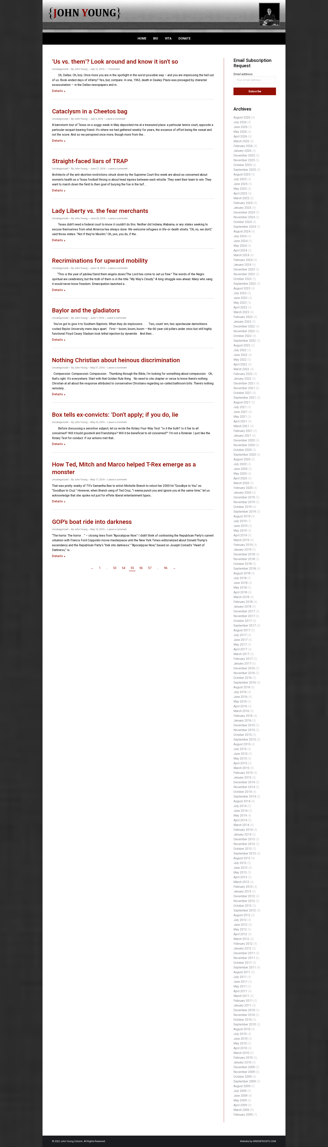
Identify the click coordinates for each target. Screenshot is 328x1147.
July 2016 (240, 692)
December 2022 (244, 326)
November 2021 (244, 388)
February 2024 (243, 260)
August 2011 (241, 972)
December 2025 (244, 155)
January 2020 (242, 492)
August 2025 (241, 174)
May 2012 (240, 929)
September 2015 (244, 739)
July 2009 (240, 1091)
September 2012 (244, 910)
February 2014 (243, 830)
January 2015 (242, 777)
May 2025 (240, 189)
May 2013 (240, 872)
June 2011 (240, 981)
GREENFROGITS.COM (264, 1141)
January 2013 (242, 891)
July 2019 (240, 521)
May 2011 (240, 986)
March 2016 (241, 711)
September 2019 (244, 511)
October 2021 (242, 393)
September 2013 (244, 853)
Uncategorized (60, 69)
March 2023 (241, 312)
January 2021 (242, 435)
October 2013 (242, 849)
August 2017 (241, 630)
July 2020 (240, 464)
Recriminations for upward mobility (100, 260)
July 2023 (240, 293)
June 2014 (240, 811)
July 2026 (240, 122)
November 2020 (244, 445)
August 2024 (241, 231)
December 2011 (244, 953)
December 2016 (244, 668)
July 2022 (240, 350)
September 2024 (244, 226)
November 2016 (244, 673)
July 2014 (240, 806)
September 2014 (244, 796)
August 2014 (241, 801)
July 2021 (240, 407)
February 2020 (243, 488)
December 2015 (244, 725)
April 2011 (240, 991)
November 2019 (244, 502)
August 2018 (241, 573)
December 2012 (244, 896)
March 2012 (241, 939)
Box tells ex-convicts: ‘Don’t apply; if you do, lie (115, 414)
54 (123, 568)
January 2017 (242, 663)
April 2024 (240, 250)
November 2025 (244, 160)
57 (149, 568)
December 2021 (244, 383)
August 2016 (241, 687)
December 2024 (244, 212)
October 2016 (242, 678)
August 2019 (241, 516)
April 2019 (240, 535)
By (79, 69)
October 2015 (242, 735)
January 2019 (242, 549)
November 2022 (244, 331)
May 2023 (240, 302)
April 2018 (240, 592)
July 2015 (240, 749)
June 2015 (240, 754)
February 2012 (243, 943)
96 (165, 568)
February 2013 (243, 887)
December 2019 (244, 497)
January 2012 (242, 948)
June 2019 (240, 526)
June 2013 (240, 868)
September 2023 (244, 283)
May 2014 (240, 815)
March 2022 (241, 369)
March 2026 (241, 141)
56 (141, 568)
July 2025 (240, 179)
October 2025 (242, 165)
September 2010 (244, 1024)
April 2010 (240, 1048)
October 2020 (242, 450)
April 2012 (240, 934)
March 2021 (241, 426)
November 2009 (244, 1072)
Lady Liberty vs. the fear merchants (100, 210)
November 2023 (244, 274)
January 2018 (242, 606)
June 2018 (240, 583)
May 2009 (240, 1100)
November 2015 (244, 730)
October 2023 (242, 279)
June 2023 (240, 298)
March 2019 (241, 540)
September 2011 (244, 967)
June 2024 (240, 241)
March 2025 (241, 198)
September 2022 (244, 340)
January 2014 (242, 834)
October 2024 (242, 222)
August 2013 (241, 858)
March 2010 (241, 1053)
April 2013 (240, 877)
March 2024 (241, 255)
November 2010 (244, 1015)
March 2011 (241, 996)
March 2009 (241, 1110)
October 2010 (242, 1019)
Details (57, 91)
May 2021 (240, 416)
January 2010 (242, 1062)
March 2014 (241, 825)
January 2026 (242, 151)
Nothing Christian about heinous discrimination (116, 360)
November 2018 (244, 559)
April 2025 (240, 193)
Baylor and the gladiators (86, 310)
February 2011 (243, 1000)
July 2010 (240, 1034)
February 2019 (243, 545)
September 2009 (244, 1081)
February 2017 (243, 659)
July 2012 (240, 920)
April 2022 (240, 364)
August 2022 (241, 345)
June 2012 (240, 924)
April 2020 (240, 478)
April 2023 (240, 307)
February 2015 (243, 773)
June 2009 (240, 1095)
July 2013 (240, 863)
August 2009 (241, 1086)
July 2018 (240, 578)
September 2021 (244, 397)
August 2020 (241, 459)
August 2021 (241, 402)
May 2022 (240, 359)
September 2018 (244, 568)
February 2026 (243, 146)
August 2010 (241, 1029)
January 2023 (242, 321)
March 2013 (241, 882)
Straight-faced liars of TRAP (90, 161)
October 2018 (242, 564)
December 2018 (244, 554)
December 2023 (244, 269)
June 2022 (240, 355)
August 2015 (241, 744)
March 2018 (241, 597)
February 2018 (243, 602)
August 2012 (241, 915)
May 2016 (240, 701)
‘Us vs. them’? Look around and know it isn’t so (115, 61)
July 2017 (240, 635)
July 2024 (240, 236)
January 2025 (242, 207)
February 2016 (243, 716)
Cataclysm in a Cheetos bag (89, 111)
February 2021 (243, 431)
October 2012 (242, 905)
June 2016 (240, 697)
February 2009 (243, 1114)
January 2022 (242, 378)
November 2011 (244, 958)
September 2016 (244, 682)
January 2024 (242, 264)
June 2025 (240, 184)
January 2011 (242, 1005)
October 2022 (242, 336)
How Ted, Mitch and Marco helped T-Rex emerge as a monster (124, 468)
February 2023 (243, 317)
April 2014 (240, 820)
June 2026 (240, 127)
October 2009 (242, 1076)
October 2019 (242, 507)
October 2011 (242, 962)
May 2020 (240, 473)
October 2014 (242, 792)
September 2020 (244, 454)
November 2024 (244, 217)
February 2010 (243, 1057)
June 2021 (240, 412)
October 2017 (242, 621)
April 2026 (240, 136)
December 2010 (244, 1010)
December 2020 (244, 440)
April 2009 (240, 1105)
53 (115, 568)
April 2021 (240, 421)
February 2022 (243, 374)
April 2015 (240, 763)
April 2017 (240, 649)
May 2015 (240, 758)
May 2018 (240, 587)
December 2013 (244, 839)
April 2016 (240, 706)
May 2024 (240, 245)
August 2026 (241, 117)
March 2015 (241, 768)
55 (132, 568)
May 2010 (240, 1043)
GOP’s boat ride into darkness (92, 521)
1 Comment (113, 69)
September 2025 (244, 170)
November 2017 (244, 616)
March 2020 (241, 483)
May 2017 (240, 644)
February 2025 (243, 203)
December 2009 (244, 1067)
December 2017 (244, 611)
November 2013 (244, 844)
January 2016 (242, 720)
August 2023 (241, 288)
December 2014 (244, 782)
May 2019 (240, 530)
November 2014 (244, 787)
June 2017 (240, 640)
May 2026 (240, 132)
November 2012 (244, 901)
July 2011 (240, 977)
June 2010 (240, 1038)
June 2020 (240, 469)
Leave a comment (115, 118)
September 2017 (244, 625)
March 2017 (241, 654)
